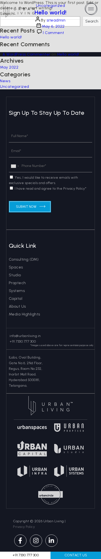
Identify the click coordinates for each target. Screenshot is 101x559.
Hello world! (51, 12)
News (5, 81)
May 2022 (9, 67)
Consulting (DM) (24, 259)
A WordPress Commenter (26, 54)
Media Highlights (24, 314)
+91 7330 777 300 (22, 341)
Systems (17, 290)
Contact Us (75, 555)
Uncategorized (50, 5)
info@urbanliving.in (25, 336)
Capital (16, 298)
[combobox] (14, 166)
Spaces (16, 267)
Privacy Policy (24, 527)
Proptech (17, 282)
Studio (15, 275)
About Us (17, 306)
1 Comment (53, 32)
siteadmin (56, 20)
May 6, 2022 (53, 26)
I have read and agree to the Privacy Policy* (50, 188)
